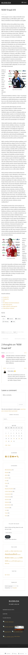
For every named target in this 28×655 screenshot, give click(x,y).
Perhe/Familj (8, 496)
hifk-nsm (10, 333)
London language (8, 491)
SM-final (15, 333)
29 (11, 441)
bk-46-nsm (19, 551)
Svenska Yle (6, 297)
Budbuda (6, 3)
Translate (15, 587)
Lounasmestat (8, 494)
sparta (19, 561)
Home (6, 483)
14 (8, 435)
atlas (9, 551)
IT (5, 486)
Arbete (6, 475)
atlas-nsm (13, 551)
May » (9, 445)
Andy (4, 368)
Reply (25, 352)
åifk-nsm (7, 563)
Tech (6, 510)
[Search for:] (14, 419)
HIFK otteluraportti (7, 304)
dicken (19, 554)
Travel (6, 513)
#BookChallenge (8, 469)
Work (6, 515)
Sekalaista (7, 502)
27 (6, 441)
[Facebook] (6, 457)
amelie (6, 551)
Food (6, 480)
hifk (18, 558)
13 (6, 435)
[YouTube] (13, 457)
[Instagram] (8, 457)
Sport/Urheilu (8, 504)
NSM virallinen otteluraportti (10, 306)
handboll (15, 558)
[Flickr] (15, 457)
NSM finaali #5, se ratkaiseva (20, 338)
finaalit (22, 331)
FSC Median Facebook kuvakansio (11, 302)
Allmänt (6, 472)
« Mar (6, 445)
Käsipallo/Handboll (8, 331)
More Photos (17, 636)
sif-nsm (14, 561)
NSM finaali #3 (5, 338)
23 (14, 438)
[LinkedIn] (11, 457)
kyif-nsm (10, 561)
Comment (21, 404)
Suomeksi (7, 507)
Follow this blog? (14, 523)
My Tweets (7, 574)
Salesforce (7, 499)
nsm (13, 333)
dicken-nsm (18, 331)
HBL (4, 301)
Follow (7, 536)
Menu (24, 2)
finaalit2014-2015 (4, 333)
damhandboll (11, 554)
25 (19, 438)
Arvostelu (7, 478)
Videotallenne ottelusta (8, 308)
